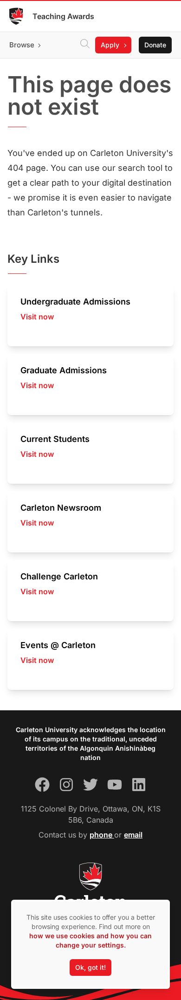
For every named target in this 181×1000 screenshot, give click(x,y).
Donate (155, 45)
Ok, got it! (90, 967)
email (133, 834)
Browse (21, 44)
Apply (110, 45)
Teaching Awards (63, 16)
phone (102, 834)
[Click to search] (85, 45)
